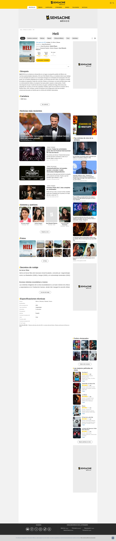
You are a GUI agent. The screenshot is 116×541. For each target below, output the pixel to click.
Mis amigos (53, 52)
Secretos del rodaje (45, 292)
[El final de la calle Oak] (77, 422)
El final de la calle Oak (87, 417)
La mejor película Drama (48, 325)
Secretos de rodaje (29, 267)
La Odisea (84, 394)
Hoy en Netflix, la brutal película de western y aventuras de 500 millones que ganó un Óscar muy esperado (84, 198)
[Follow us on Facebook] (32, 529)
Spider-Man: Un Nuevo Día (88, 383)
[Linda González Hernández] (65, 214)
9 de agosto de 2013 (41, 42)
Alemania (41, 301)
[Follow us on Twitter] (36, 529)
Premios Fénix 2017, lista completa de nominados (58, 188)
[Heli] (27, 51)
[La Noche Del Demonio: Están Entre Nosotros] (77, 433)
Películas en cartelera (27, 29)
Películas (32, 7)
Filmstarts (74, 528)
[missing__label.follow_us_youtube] (28, 529)
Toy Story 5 (85, 372)
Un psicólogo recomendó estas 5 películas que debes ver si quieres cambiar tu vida (84, 157)
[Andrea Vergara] (38, 214)
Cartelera (48, 7)
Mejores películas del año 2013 (35, 325)
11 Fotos (45, 261)
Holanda (46, 301)
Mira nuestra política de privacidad (88, 537)
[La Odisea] (77, 399)
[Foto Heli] (27, 248)
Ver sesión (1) (45, 104)
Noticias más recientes (31, 111)
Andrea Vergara (54, 48)
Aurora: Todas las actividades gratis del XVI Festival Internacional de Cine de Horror (58, 150)
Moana (83, 406)
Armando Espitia (44, 48)
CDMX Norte (23, 99)
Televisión (75, 7)
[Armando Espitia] (25, 214)
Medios (39, 52)
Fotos (23, 238)
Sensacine (85, 530)
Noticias (84, 7)
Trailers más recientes (85, 364)
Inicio (21, 29)
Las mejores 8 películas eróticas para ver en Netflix (84, 258)
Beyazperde (87, 528)
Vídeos (40, 7)
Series (67, 7)
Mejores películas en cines (85, 441)
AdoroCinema (67, 530)
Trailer (83, 381)
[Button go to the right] (95, 38)
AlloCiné (63, 528)
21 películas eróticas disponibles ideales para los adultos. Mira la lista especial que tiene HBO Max (84, 239)
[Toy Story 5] (77, 377)
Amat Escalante (46, 44)
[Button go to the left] (92, 38)
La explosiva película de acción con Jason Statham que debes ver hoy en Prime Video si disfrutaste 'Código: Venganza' (84, 218)
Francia (50, 301)
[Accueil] (58, 3)
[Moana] (77, 410)
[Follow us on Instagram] (41, 529)
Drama (58, 42)
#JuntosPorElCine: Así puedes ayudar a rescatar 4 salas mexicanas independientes (57, 170)
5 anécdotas (38, 309)
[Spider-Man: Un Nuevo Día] (77, 388)
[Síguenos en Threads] (50, 529)
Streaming (58, 7)
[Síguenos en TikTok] (45, 529)
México (37, 301)
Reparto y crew (45, 231)
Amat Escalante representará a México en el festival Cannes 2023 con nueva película (44, 137)
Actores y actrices (28, 205)
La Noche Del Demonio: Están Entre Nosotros (89, 429)
